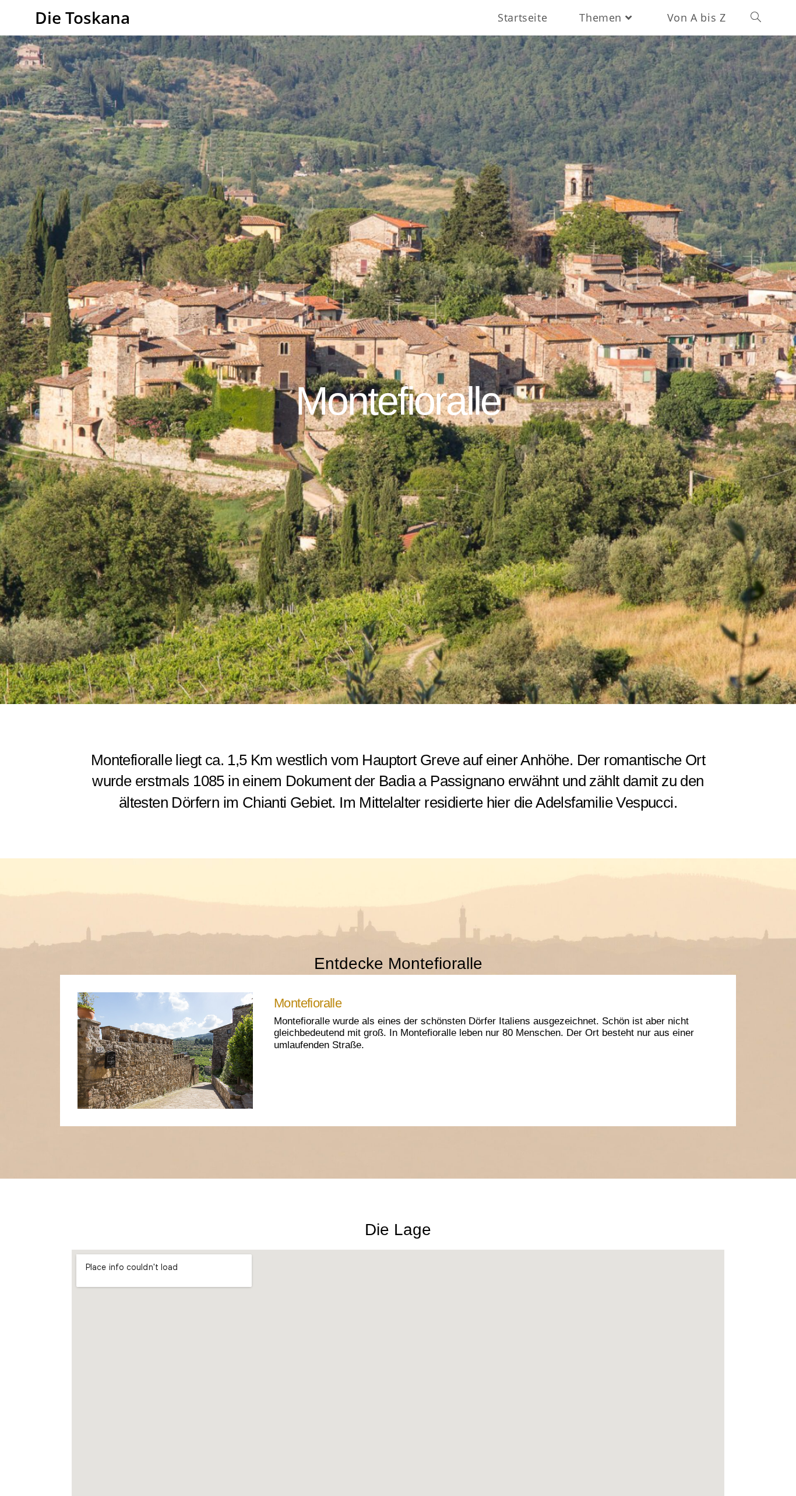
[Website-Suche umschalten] (756, 17)
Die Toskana (82, 17)
